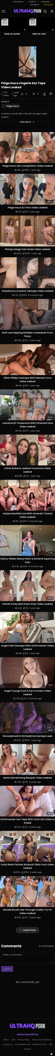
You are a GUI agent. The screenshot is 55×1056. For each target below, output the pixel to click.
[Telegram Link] (51, 1054)
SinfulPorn (34, 5)
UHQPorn (32, 2)
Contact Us (7, 1044)
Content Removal (22, 1044)
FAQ (50, 1044)
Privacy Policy (24, 1040)
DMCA (6, 1040)
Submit (7, 968)
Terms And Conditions (42, 1040)
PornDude (48, 5)
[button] (27, 147)
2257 (13, 1040)
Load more (29, 930)
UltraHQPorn (18, 2)
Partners (27, 1049)
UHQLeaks (45, 2)
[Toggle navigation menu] (3, 11)
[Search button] (45, 11)
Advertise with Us (27, 1034)
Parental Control (40, 1044)
